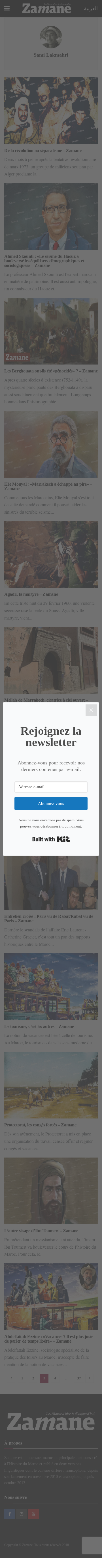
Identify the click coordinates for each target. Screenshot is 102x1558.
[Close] (91, 710)
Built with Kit (51, 839)
